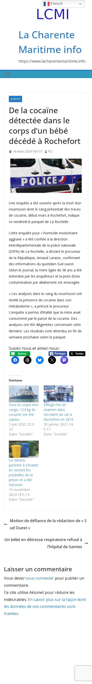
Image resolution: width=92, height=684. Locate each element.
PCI (50, 151)
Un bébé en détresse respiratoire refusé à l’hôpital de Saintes (43, 543)
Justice (15, 99)
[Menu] (7, 74)
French (56, 3)
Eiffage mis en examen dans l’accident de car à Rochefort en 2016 (58, 412)
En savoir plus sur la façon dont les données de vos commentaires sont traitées (45, 606)
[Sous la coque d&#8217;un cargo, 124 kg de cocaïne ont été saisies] (24, 393)
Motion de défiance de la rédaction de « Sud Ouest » (48, 524)
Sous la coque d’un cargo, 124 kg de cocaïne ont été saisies (24, 412)
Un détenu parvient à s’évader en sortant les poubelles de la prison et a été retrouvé (24, 472)
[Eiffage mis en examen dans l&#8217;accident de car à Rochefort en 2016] (59, 393)
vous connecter (40, 578)
